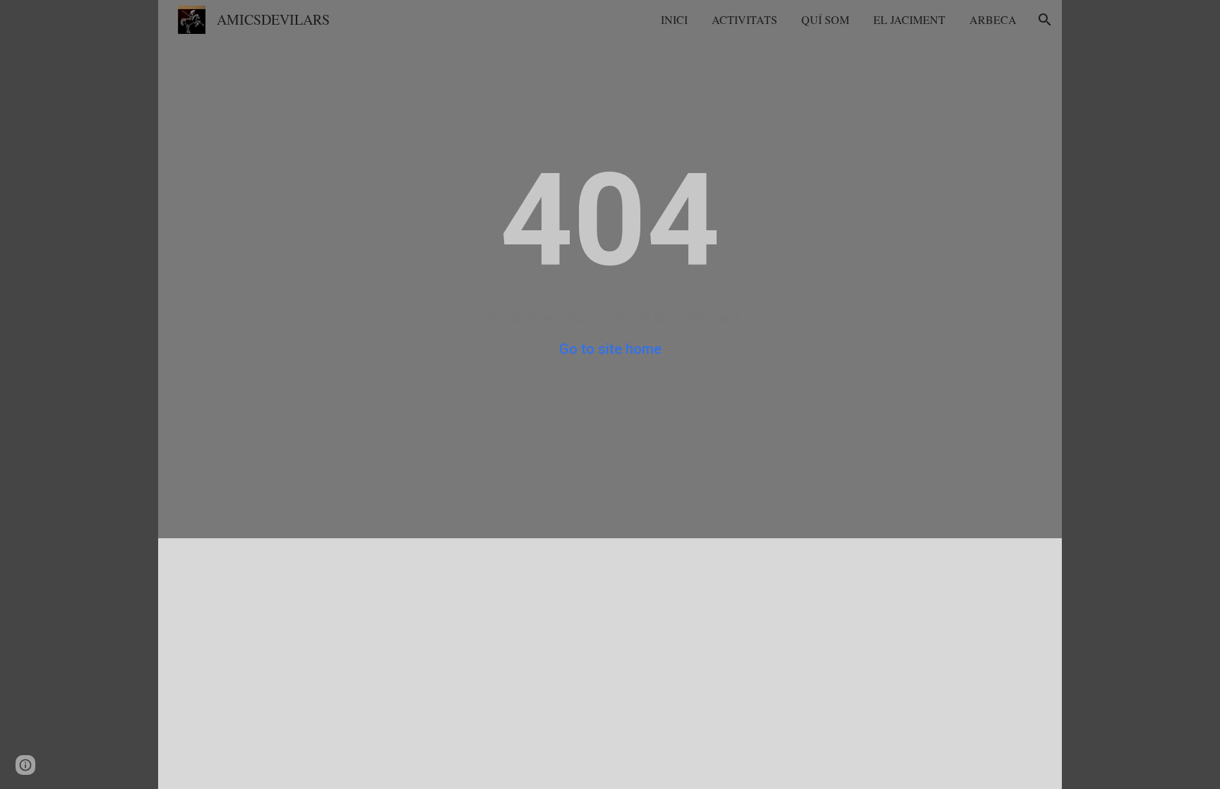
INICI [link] (674, 19)
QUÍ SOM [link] (825, 19)
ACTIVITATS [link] (744, 19)
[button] (1045, 20)
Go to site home (610, 348)
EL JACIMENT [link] (909, 19)
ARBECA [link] (993, 19)
